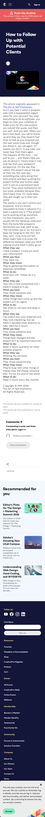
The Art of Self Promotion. (17, 107)
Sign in (37, 5)
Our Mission (9, 764)
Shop (6, 657)
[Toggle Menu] (10, 4)
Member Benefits (11, 718)
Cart (6, 672)
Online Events (10, 695)
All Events (8, 685)
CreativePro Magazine (13, 662)
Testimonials (9, 723)
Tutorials (8, 647)
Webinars (8, 700)
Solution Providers (12, 746)
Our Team (8, 769)
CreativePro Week (12, 690)
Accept (8, 811)
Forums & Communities (14, 741)
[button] (41, 784)
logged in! (22, 430)
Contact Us (9, 774)
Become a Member (12, 713)
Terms (6, 779)
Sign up (22, 633)
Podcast (7, 667)
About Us (8, 759)
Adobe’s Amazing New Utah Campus (11, 540)
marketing (10, 471)
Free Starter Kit (11, 728)
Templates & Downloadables (16, 652)
